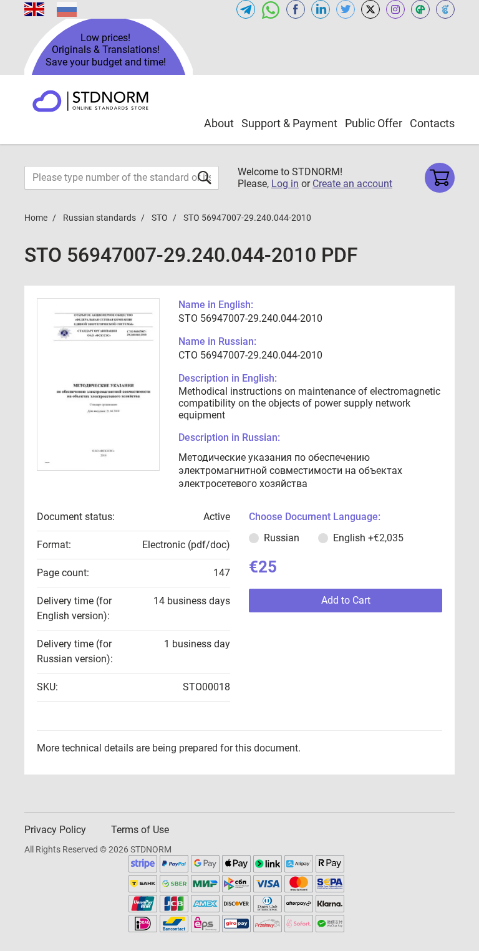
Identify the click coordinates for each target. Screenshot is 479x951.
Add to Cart (345, 600)
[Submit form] (204, 177)
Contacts (432, 123)
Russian (281, 538)
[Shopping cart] (440, 178)
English (368, 538)
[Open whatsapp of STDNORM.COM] (270, 9)
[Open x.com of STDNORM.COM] (370, 9)
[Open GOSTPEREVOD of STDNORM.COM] (420, 9)
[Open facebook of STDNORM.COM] (295, 9)
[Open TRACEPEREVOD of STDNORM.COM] (445, 9)
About (219, 123)
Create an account (352, 184)
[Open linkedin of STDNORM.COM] (320, 9)
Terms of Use (140, 830)
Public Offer (373, 123)
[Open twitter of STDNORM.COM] (345, 9)
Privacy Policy (55, 830)
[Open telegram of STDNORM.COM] (245, 9)
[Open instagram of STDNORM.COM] (395, 9)
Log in (285, 184)
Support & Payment (289, 123)
